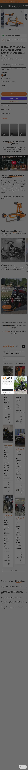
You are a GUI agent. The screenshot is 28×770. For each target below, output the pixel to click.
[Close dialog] (26, 376)
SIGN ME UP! (7, 390)
